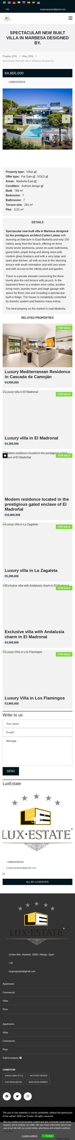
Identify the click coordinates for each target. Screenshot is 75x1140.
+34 (7, 9)
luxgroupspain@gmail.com (53, 9)
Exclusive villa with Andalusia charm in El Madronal (34, 634)
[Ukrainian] (38, 2)
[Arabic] (4, 2)
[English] (9, 2)
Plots (5, 1009)
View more (8, 1131)
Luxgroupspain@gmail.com (21, 867)
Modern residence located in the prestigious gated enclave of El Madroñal (37, 504)
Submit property (11, 1058)
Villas (30, 171)
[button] (66, 119)
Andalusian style (14, 1076)
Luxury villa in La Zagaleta (31, 570)
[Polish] (18, 2)
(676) (10, 56)
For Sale (27, 176)
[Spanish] (28, 2)
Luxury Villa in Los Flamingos (35, 698)
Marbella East (25, 181)
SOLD (41, 176)
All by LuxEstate (37, 881)
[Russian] (23, 2)
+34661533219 (16, 81)
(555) (27, 56)
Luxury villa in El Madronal (31, 438)
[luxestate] (6, 18)
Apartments (8, 984)
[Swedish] (33, 2)
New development (38, 1082)
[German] (14, 2)
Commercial (9, 992)
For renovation (13, 1082)
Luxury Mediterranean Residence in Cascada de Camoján (37, 374)
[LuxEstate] (37, 823)
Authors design (31, 185)
